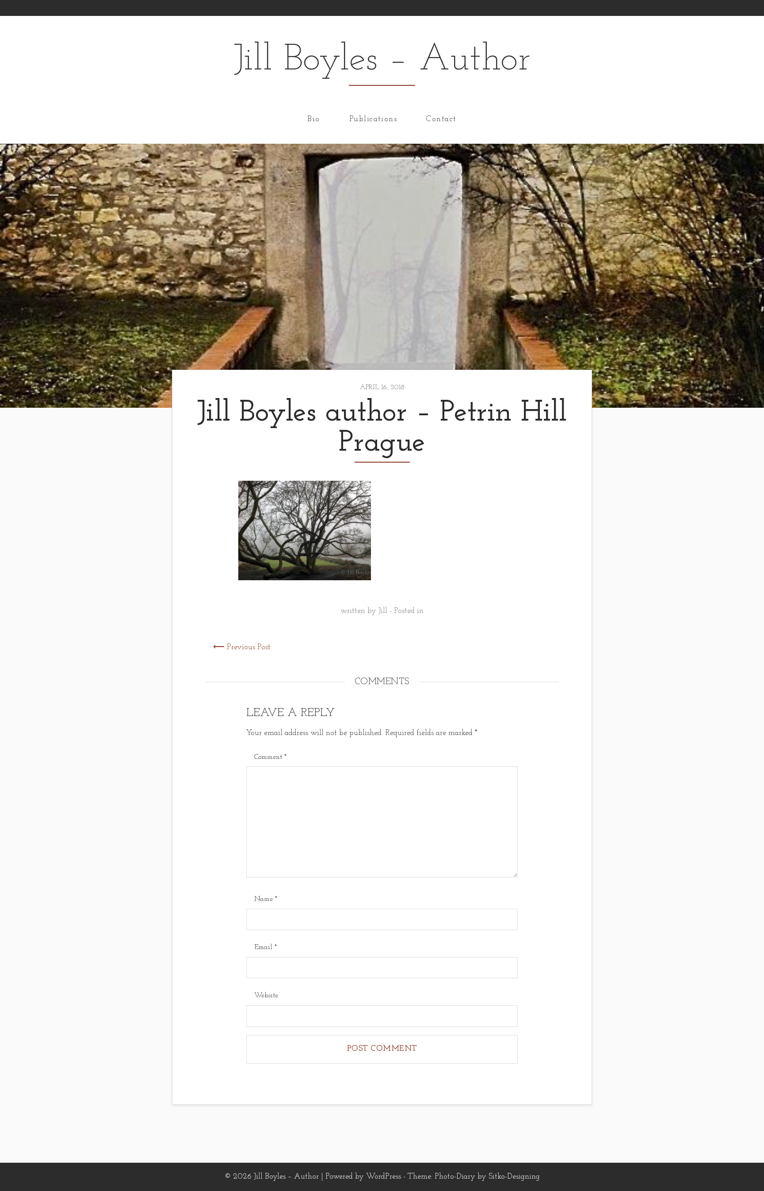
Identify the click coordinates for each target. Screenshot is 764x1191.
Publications (373, 119)
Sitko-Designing (514, 1177)
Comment (270, 757)
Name (265, 899)
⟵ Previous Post (242, 647)
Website (266, 995)
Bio (313, 119)
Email (265, 947)
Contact (441, 119)
